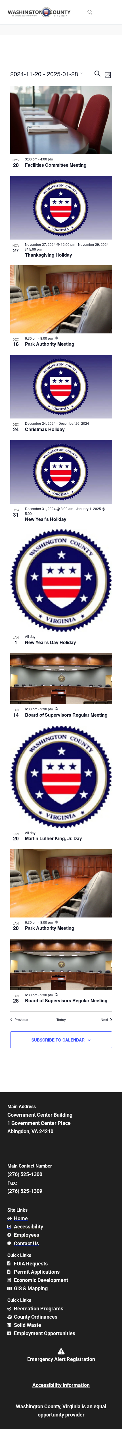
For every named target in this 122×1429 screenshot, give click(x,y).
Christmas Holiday (45, 429)
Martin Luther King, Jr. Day (53, 838)
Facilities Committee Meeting (56, 165)
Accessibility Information (61, 1385)
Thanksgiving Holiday (48, 254)
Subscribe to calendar (58, 1040)
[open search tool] (89, 12)
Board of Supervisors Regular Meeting (66, 715)
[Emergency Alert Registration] (61, 1351)
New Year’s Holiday (45, 519)
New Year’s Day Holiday (50, 642)
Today (61, 1019)
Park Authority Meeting (49, 344)
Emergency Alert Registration (61, 1359)
